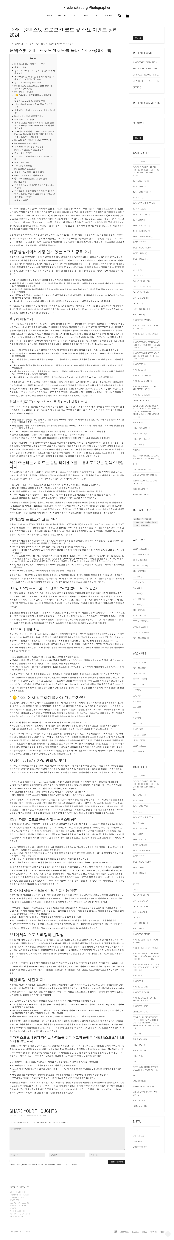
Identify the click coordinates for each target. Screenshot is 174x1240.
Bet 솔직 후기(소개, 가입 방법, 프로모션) (32, 140)
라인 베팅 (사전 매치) (24, 119)
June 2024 (137, 582)
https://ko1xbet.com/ (103, 344)
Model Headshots (17, 1211)
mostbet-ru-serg (140, 395)
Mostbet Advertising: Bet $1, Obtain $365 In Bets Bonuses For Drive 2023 (146, 62)
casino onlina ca (140, 287)
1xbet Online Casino (142, 248)
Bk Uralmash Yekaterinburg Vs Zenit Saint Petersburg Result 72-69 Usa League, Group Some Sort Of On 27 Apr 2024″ (146, 75)
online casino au (140, 400)
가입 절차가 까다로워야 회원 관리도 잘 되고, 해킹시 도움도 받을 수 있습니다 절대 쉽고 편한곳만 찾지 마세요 (34, 194)
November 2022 (139, 638)
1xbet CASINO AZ (140, 231)
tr (134, 464)
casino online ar (140, 292)
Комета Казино (140, 495)
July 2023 (137, 593)
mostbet (137, 519)
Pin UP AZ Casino (140, 428)
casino (136, 276)
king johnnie (138, 314)
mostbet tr (138, 364)
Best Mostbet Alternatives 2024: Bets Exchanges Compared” (146, 68)
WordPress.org (140, 1147)
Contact (109, 15)
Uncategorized (139, 470)
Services (62, 15)
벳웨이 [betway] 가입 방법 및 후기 (29, 101)
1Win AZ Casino (139, 181)
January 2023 (139, 627)
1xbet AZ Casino (140, 225)
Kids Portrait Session (19, 1203)
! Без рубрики (139, 162)
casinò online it (140, 298)
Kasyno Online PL (140, 309)
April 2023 (137, 610)
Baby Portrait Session (19, 1195)
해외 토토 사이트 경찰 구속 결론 (29, 146)
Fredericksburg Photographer (87, 7)
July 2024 (137, 577)
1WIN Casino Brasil (141, 192)
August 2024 (138, 571)
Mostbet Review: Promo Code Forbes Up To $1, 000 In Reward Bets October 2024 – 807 (146, 345)
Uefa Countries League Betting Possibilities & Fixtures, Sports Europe (146, 81)
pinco (135, 450)
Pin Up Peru (138, 445)
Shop (96, 15)
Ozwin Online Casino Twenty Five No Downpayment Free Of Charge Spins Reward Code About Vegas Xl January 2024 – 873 (146, 411)
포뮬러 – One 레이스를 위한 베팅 (29, 172)
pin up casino (139, 433)
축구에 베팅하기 (21, 67)
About (75, 15)
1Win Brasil (138, 186)
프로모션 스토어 (21, 200)
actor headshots (17, 1192)
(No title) (137, 87)
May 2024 (137, 588)
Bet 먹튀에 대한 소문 (23, 92)
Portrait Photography (20, 1214)
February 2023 (139, 621)
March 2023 (138, 616)
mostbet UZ (146, 519)
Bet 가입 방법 (20, 182)
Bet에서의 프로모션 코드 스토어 (29, 150)
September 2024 (140, 566)
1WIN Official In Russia (143, 203)
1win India (137, 198)
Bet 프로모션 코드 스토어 (25, 169)
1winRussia (138, 220)
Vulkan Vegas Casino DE (143, 475)
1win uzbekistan (140, 214)
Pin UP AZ (137, 422)
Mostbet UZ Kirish (141, 375)
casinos (136, 303)
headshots (14, 1200)
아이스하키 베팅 (21, 162)
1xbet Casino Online (142, 237)
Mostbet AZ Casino (141, 320)
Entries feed (138, 1136)
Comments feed (140, 1141)
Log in (135, 1130)
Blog (86, 15)
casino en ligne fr (141, 281)
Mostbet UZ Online (141, 381)
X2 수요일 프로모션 (23, 165)
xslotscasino (139, 489)
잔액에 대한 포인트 (23, 153)
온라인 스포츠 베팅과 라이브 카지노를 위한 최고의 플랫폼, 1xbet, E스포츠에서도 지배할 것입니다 (34, 125)
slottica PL (145, 525)
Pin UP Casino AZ (140, 439)
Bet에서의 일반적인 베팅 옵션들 (29, 175)
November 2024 (139, 554)
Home (49, 15)
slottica (136, 525)
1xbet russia (139, 253)
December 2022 (139, 632)
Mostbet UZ (138, 370)
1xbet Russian (139, 259)
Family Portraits (17, 1197)
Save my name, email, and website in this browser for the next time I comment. (44, 1164)
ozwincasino (138, 522)
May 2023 (137, 605)
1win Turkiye (138, 209)
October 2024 (139, 560)
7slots (136, 270)
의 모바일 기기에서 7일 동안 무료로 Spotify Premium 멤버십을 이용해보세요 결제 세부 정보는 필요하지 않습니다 (34, 134)
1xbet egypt (138, 242)
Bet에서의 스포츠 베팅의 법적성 (29, 116)
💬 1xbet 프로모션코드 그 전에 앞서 (30, 178)
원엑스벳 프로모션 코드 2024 (27, 82)
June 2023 (137, 599)
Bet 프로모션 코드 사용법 (25, 143)
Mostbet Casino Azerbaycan (146, 334)
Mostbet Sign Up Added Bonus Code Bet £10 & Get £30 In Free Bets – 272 (146, 356)
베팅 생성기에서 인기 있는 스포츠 (29, 64)
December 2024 (139, 549)
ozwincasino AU (151, 522)
